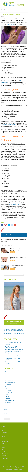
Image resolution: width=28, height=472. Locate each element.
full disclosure (10, 24)
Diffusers (7, 378)
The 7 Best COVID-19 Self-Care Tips (14, 349)
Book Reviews (8, 374)
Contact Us (4, 432)
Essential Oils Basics (10, 382)
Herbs (6, 394)
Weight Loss (8, 402)
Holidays (7, 396)
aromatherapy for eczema (11, 239)
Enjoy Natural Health (8, 467)
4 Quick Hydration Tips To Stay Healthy (17, 266)
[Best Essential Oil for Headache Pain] (5, 250)
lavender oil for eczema (15, 204)
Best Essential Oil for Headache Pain (16, 249)
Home (3, 447)
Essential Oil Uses (9, 380)
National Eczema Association (8, 124)
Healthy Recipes (9, 392)
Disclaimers (5, 438)
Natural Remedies (9, 400)
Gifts (6, 386)
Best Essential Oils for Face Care (18, 258)
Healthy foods (8, 390)
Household (7, 398)
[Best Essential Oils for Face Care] (5, 259)
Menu (25, 9)
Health (12, 252)
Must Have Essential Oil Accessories (14, 234)
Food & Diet (8, 384)
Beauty (12, 260)
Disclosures (5, 441)
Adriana (2, 16)
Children (7, 376)
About (3, 430)
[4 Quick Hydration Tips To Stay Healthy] (5, 267)
